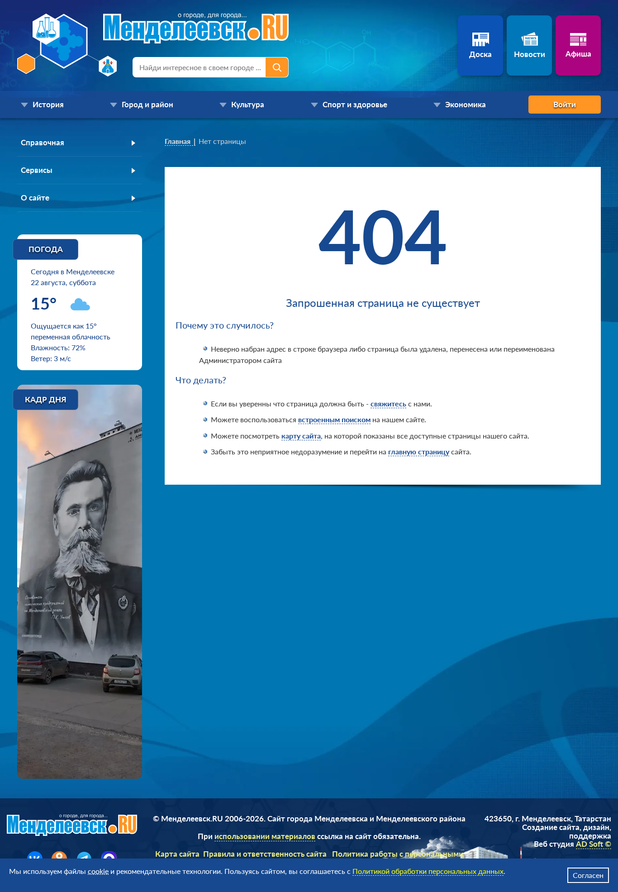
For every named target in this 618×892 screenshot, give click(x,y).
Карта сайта (177, 854)
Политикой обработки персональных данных (428, 871)
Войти (564, 104)
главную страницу (418, 451)
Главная (177, 141)
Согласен (588, 875)
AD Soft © (593, 844)
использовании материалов (264, 836)
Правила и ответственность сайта (265, 854)
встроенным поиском (334, 419)
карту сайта (301, 435)
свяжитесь (388, 403)
